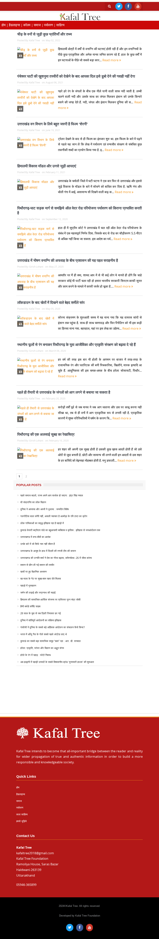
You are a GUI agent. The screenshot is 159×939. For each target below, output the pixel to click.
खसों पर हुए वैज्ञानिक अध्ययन (33, 571)
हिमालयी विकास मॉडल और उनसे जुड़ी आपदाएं (46, 166)
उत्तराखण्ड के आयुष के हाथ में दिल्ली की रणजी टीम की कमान (48, 550)
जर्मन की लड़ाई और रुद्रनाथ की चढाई (37, 592)
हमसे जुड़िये (21, 821)
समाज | (39, 25)
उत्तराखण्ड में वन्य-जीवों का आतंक (35, 537)
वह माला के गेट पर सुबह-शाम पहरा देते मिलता (40, 578)
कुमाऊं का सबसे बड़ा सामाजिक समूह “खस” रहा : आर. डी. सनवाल (50, 641)
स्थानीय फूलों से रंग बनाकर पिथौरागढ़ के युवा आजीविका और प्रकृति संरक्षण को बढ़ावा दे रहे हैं (76, 345)
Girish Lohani (36, 266)
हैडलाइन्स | (16, 25)
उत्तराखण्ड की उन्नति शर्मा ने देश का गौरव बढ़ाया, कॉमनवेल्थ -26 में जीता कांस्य (56, 557)
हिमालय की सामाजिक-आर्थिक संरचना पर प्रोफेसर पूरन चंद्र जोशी (50, 599)
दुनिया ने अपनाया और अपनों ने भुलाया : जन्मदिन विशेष (44, 509)
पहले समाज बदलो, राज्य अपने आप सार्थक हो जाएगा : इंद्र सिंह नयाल (51, 495)
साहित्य (60, 25)
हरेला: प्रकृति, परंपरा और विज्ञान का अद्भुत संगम (42, 648)
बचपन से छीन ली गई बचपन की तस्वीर (37, 564)
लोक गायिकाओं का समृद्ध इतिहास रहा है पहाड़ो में (42, 523)
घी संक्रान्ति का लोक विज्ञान (33, 502)
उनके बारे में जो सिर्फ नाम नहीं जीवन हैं (37, 543)
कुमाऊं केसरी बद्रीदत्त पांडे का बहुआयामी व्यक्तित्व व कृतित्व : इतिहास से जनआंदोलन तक (60, 530)
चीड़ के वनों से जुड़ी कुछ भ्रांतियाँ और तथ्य (44, 34)
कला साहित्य (22, 814)
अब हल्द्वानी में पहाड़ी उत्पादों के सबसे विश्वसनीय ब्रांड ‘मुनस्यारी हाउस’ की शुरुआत (57, 662)
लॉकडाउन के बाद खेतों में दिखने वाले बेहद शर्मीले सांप (51, 303)
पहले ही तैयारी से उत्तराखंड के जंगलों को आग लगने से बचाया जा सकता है (63, 392)
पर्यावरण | (50, 25)
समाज (19, 801)
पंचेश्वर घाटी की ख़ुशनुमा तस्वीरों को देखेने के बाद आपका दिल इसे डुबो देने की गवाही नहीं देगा (76, 76)
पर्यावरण (19, 807)
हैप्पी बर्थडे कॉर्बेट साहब (30, 606)
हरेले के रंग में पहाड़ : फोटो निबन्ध (35, 655)
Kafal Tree (34, 40)
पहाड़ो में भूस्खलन (28, 585)
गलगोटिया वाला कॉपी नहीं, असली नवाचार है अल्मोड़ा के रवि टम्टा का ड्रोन (53, 516)
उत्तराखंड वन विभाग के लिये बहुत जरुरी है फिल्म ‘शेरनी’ (52, 124)
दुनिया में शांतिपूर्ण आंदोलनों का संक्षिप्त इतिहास (40, 620)
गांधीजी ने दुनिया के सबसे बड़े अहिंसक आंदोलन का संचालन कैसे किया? (52, 627)
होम (17, 787)
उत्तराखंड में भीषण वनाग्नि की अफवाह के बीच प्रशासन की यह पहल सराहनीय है (67, 260)
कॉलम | (28, 25)
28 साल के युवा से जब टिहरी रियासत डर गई (40, 613)
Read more (110, 60)
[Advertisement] (79, 693)
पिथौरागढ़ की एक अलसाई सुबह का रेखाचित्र (45, 434)
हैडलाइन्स (20, 794)
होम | (5, 25)
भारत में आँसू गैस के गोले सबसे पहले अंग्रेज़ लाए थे (43, 634)
